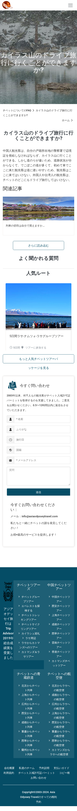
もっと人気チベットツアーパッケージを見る (38, 360)
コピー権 (64, 772)
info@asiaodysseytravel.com (40, 516)
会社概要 (9, 767)
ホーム (66, 120)
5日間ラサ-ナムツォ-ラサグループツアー (37, 336)
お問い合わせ (38, 777)
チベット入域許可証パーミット (36, 772)
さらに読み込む (38, 245)
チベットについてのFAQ (17, 110)
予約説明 (44, 767)
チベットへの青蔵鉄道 (28, 675)
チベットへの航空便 (59, 675)
